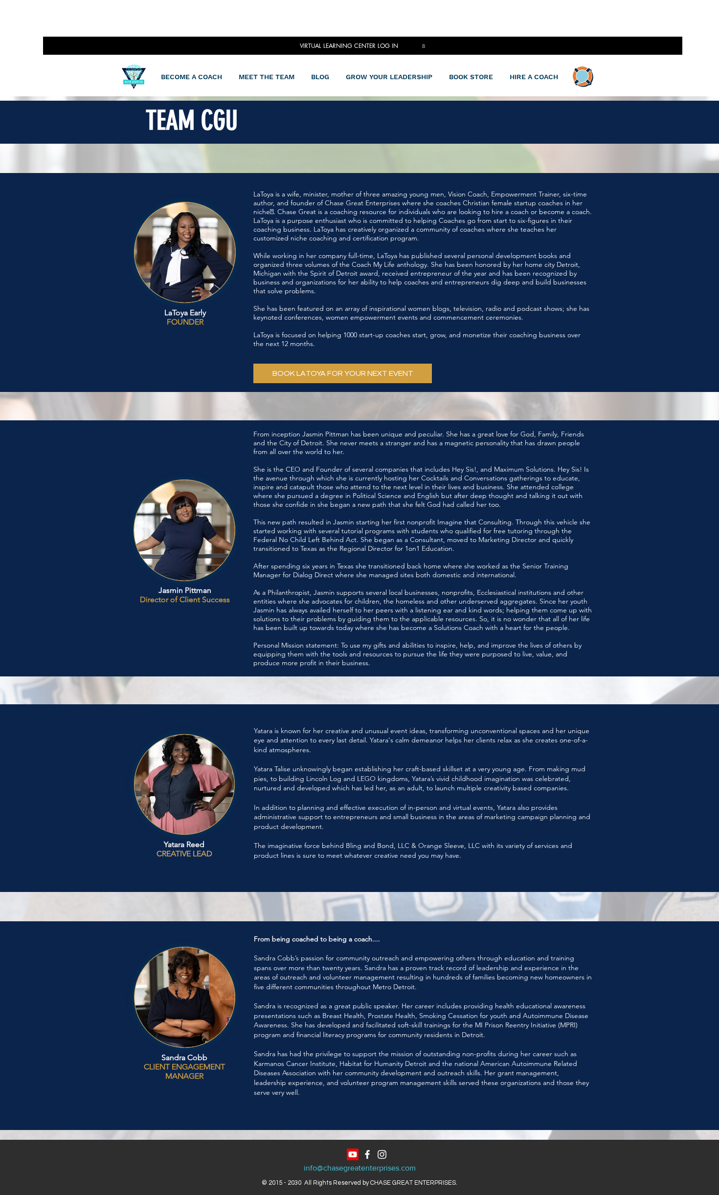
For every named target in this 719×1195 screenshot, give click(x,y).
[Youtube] (353, 1154)
